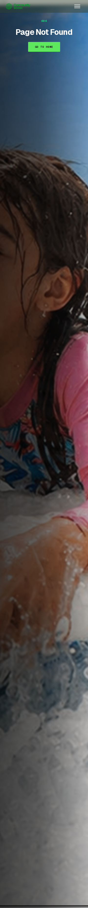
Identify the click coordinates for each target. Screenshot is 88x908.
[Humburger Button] (77, 6)
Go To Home (44, 47)
